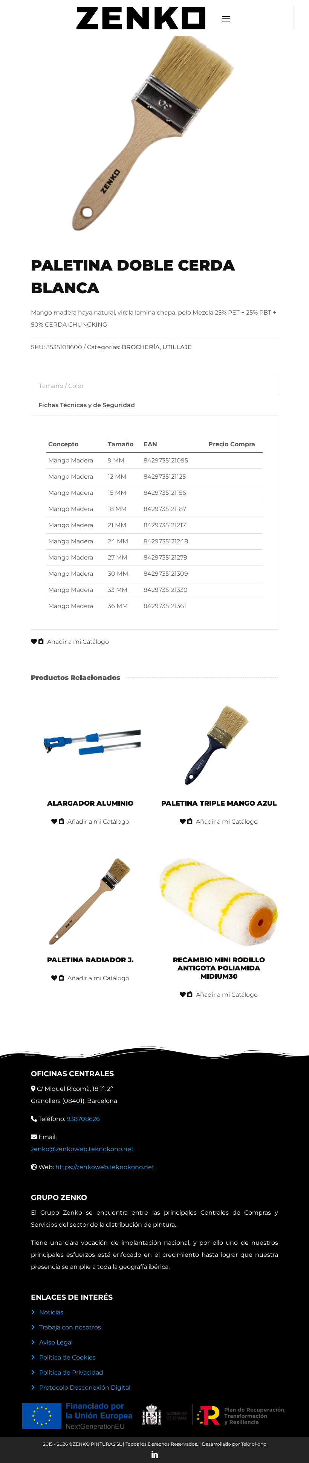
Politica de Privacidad (71, 1372)
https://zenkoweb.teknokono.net (104, 1167)
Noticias (51, 1312)
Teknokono (253, 1444)
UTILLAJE (177, 347)
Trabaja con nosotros (70, 1327)
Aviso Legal (56, 1342)
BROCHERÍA (141, 347)
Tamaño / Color (61, 385)
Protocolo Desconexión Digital (84, 1387)
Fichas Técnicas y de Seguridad (86, 405)
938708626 (83, 1118)
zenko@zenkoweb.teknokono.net (82, 1149)
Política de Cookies (67, 1357)
